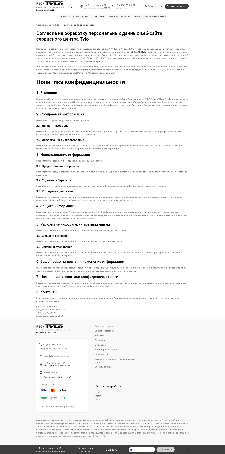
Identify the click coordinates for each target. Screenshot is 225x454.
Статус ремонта (155, 6)
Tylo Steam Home (98, 395)
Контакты (125, 16)
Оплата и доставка (104, 330)
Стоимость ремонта (104, 326)
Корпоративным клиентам (154, 16)
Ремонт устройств (82, 16)
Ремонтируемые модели (107, 349)
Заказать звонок (178, 6)
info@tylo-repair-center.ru (56, 356)
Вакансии (113, 16)
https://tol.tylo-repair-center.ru (147, 52)
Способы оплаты (103, 366)
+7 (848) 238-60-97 (125, 5)
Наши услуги (101, 354)
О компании (64, 16)
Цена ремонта (100, 16)
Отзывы (136, 16)
